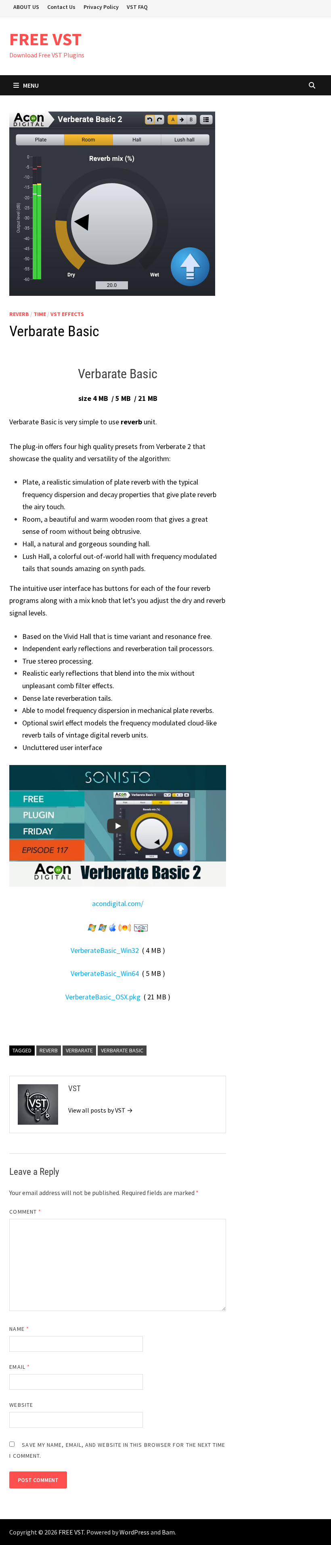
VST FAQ (137, 7)
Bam (168, 1532)
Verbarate (79, 1050)
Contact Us (61, 7)
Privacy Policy (101, 7)
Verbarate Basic (122, 1050)
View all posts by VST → (100, 1110)
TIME (40, 314)
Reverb (19, 314)
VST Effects (67, 314)
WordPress (134, 1532)
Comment (25, 1211)
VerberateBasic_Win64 (105, 973)
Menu (31, 85)
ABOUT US (26, 7)
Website (21, 1404)
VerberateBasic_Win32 (105, 950)
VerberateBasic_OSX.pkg (102, 996)
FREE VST (45, 39)
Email (19, 1366)
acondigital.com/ (117, 903)
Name (19, 1328)
